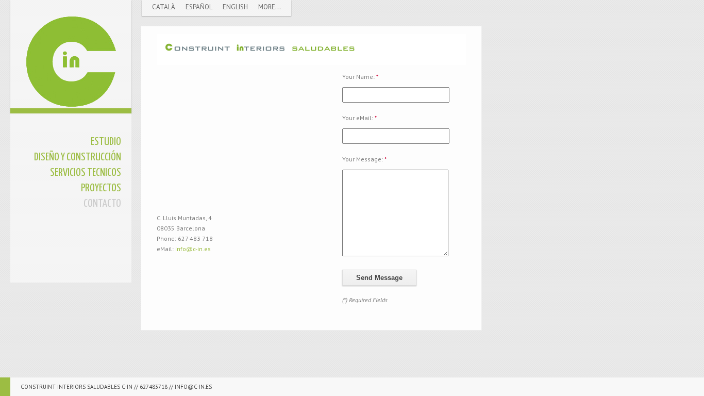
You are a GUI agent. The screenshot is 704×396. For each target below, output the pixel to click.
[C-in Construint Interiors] (70, 54)
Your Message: (364, 159)
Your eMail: (359, 118)
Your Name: (360, 76)
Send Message (379, 278)
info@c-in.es (193, 249)
